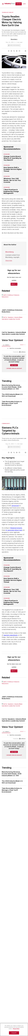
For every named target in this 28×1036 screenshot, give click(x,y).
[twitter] (14, 51)
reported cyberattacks (10, 638)
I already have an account (14, 368)
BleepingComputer (16, 531)
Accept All (14, 1032)
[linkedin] (11, 51)
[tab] (6, 345)
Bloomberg (14, 39)
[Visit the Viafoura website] (22, 352)
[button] (3, 4)
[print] (25, 51)
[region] (14, 349)
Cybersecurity (6, 423)
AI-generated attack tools (14, 533)
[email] (19, 51)
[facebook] (8, 51)
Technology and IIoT (8, 12)
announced (15, 505)
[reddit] (16, 51)
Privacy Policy (16, 1028)
